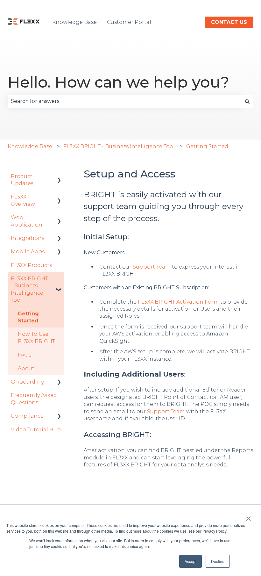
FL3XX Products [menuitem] (31, 265)
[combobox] (124, 101)
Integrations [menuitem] (27, 238)
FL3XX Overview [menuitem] (23, 200)
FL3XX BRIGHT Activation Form (178, 302)
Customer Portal (129, 22)
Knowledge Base (74, 22)
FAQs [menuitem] (24, 355)
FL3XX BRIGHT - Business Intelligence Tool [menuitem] (29, 289)
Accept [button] (190, 561)
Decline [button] (217, 561)
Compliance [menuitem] (27, 416)
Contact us (229, 22)
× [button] (248, 516)
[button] (59, 177)
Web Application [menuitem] (26, 220)
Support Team (152, 267)
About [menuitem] (26, 368)
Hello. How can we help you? (118, 82)
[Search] (247, 101)
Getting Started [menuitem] (28, 317)
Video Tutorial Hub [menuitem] (36, 430)
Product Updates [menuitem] (22, 179)
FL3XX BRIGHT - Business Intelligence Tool (119, 146)
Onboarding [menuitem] (28, 382)
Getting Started (207, 146)
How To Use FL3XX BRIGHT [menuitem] (36, 337)
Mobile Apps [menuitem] (28, 251)
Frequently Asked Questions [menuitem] (34, 398)
